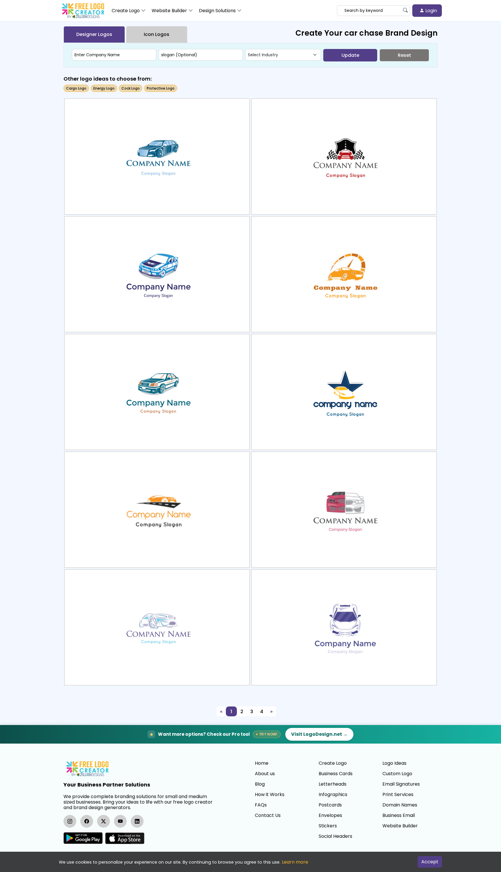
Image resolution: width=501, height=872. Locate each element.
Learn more (295, 862)
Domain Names (399, 805)
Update (350, 55)
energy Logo (104, 88)
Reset (404, 55)
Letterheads (332, 784)
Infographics (333, 794)
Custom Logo (397, 773)
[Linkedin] (137, 821)
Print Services (397, 794)
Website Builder (400, 826)
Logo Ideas (394, 763)
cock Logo (130, 88)
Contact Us (268, 815)
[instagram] (69, 821)
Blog (260, 784)
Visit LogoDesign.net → (319, 734)
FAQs (261, 805)
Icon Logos (156, 34)
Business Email (398, 815)
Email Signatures (401, 784)
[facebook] (86, 821)
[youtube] (120, 821)
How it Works (269, 794)
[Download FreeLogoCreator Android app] (83, 838)
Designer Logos (94, 34)
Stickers (328, 826)
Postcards (330, 805)
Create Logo (333, 763)
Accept (429, 861)
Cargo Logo (76, 88)
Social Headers (335, 836)
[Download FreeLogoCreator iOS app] (124, 838)
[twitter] (103, 821)
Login (430, 10)
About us (265, 773)
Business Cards (336, 773)
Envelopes (330, 815)
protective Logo (161, 88)
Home (261, 763)
